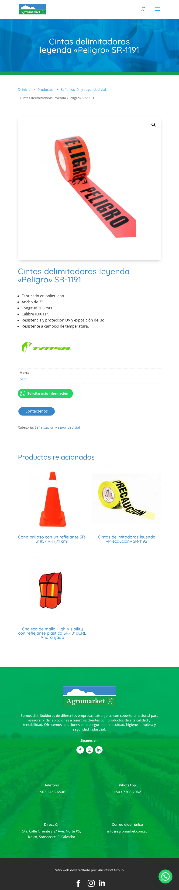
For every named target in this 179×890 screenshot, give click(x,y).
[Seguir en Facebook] (80, 750)
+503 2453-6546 (51, 791)
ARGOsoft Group (111, 870)
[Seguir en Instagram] (89, 750)
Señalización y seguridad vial (57, 427)
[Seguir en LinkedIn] (99, 750)
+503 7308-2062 (127, 791)
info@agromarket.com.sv (127, 831)
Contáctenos (36, 411)
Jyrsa (23, 379)
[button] (153, 125)
